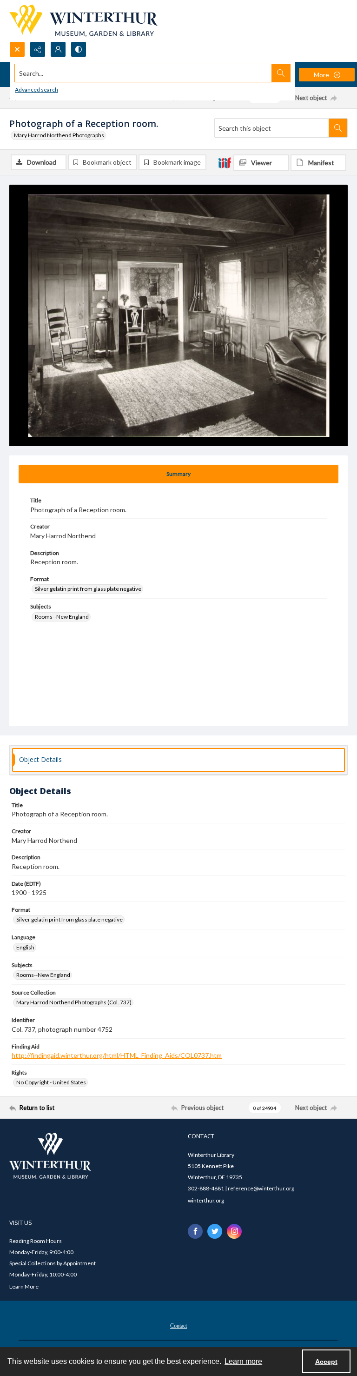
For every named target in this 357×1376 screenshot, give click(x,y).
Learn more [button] (243, 1361)
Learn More (24, 1286)
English (25, 947)
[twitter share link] (214, 1231)
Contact (178, 1326)
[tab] (178, 474)
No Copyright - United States (51, 1082)
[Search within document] (338, 128)
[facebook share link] (195, 1231)
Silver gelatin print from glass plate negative (88, 588)
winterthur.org (206, 1200)
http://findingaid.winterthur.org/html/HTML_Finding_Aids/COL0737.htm (117, 1055)
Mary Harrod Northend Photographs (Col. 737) (74, 1002)
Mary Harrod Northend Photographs (59, 135)
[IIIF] (224, 162)
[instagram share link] (234, 1231)
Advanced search (36, 89)
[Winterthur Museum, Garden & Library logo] (83, 21)
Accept (326, 1361)
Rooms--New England (62, 616)
